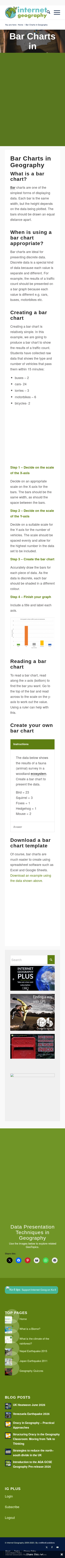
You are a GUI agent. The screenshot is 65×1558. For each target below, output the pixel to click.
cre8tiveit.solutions (46, 1542)
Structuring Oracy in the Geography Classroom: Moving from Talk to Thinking (36, 1439)
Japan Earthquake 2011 (33, 1361)
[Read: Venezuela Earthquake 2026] (8, 1415)
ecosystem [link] (38, 773)
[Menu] (55, 12)
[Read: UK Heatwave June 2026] (8, 1406)
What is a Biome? (30, 1329)
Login (9, 1496)
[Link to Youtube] (57, 1547)
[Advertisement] (32, 102)
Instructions (21, 744)
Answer (17, 827)
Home (23, 1319)
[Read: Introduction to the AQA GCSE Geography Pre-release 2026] (8, 1463)
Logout (10, 1517)
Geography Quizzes (31, 1371)
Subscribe (12, 1506)
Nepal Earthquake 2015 (33, 1351)
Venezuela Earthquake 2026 (31, 1414)
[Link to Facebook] (52, 1547)
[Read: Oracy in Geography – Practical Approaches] (8, 1424)
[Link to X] (46, 1547)
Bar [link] (12, 187)
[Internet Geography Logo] (27, 12)
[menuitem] (46, 12)
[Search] (46, 12)
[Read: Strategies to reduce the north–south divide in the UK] (8, 1451)
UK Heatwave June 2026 (29, 1405)
